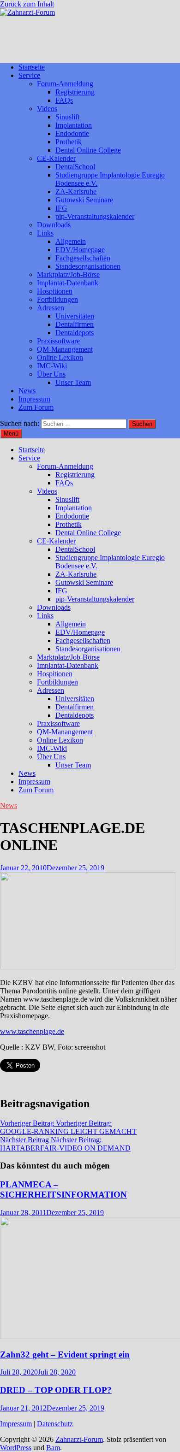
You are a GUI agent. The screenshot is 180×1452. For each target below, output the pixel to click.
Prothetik (68, 142)
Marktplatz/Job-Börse (68, 274)
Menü (11, 433)
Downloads (54, 225)
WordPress (15, 1448)
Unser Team (73, 382)
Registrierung (75, 92)
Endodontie (72, 133)
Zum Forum (36, 407)
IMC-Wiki (52, 366)
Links (45, 233)
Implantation (73, 125)
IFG (61, 208)
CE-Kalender (56, 158)
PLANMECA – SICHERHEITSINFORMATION (63, 1189)
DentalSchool (75, 167)
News (27, 391)
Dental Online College (88, 150)
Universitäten (74, 316)
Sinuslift (67, 117)
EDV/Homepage (80, 250)
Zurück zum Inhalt (27, 4)
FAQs (64, 100)
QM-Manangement (65, 349)
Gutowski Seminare (84, 200)
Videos (47, 108)
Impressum (34, 399)
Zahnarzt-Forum (79, 1439)
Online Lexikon (60, 357)
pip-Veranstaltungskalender (94, 216)
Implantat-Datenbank (67, 283)
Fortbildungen (57, 299)
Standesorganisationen (87, 266)
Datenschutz (55, 1424)
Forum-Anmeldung (65, 84)
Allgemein (70, 241)
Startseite (31, 67)
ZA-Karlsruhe (75, 191)
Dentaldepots (74, 332)
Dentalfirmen (74, 324)
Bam (53, 1448)
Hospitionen (54, 291)
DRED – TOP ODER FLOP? (56, 1390)
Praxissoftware (58, 341)
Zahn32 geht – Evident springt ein (65, 1354)
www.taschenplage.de (32, 1031)
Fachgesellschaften (82, 258)
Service (29, 75)
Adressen (50, 308)
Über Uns (51, 374)
